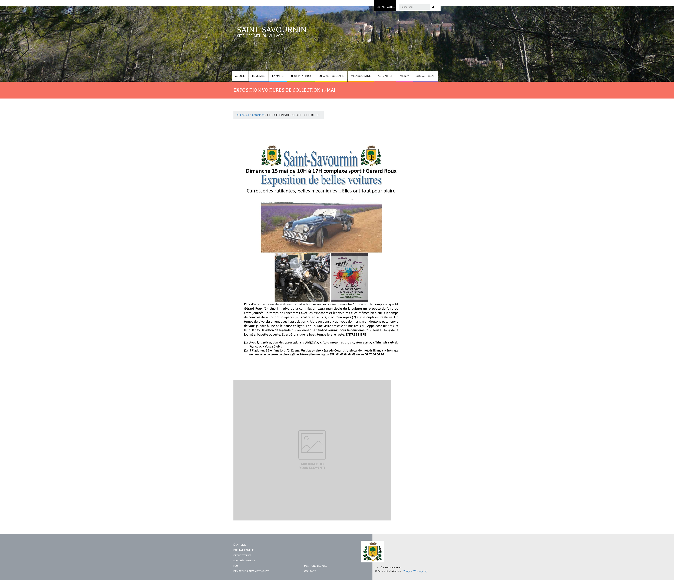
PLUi (235, 566)
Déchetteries (242, 555)
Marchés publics (244, 560)
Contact (310, 571)
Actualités (258, 115)
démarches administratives (251, 571)
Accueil (244, 115)
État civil (239, 545)
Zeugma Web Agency (415, 571)
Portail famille (385, 7)
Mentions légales (315, 566)
